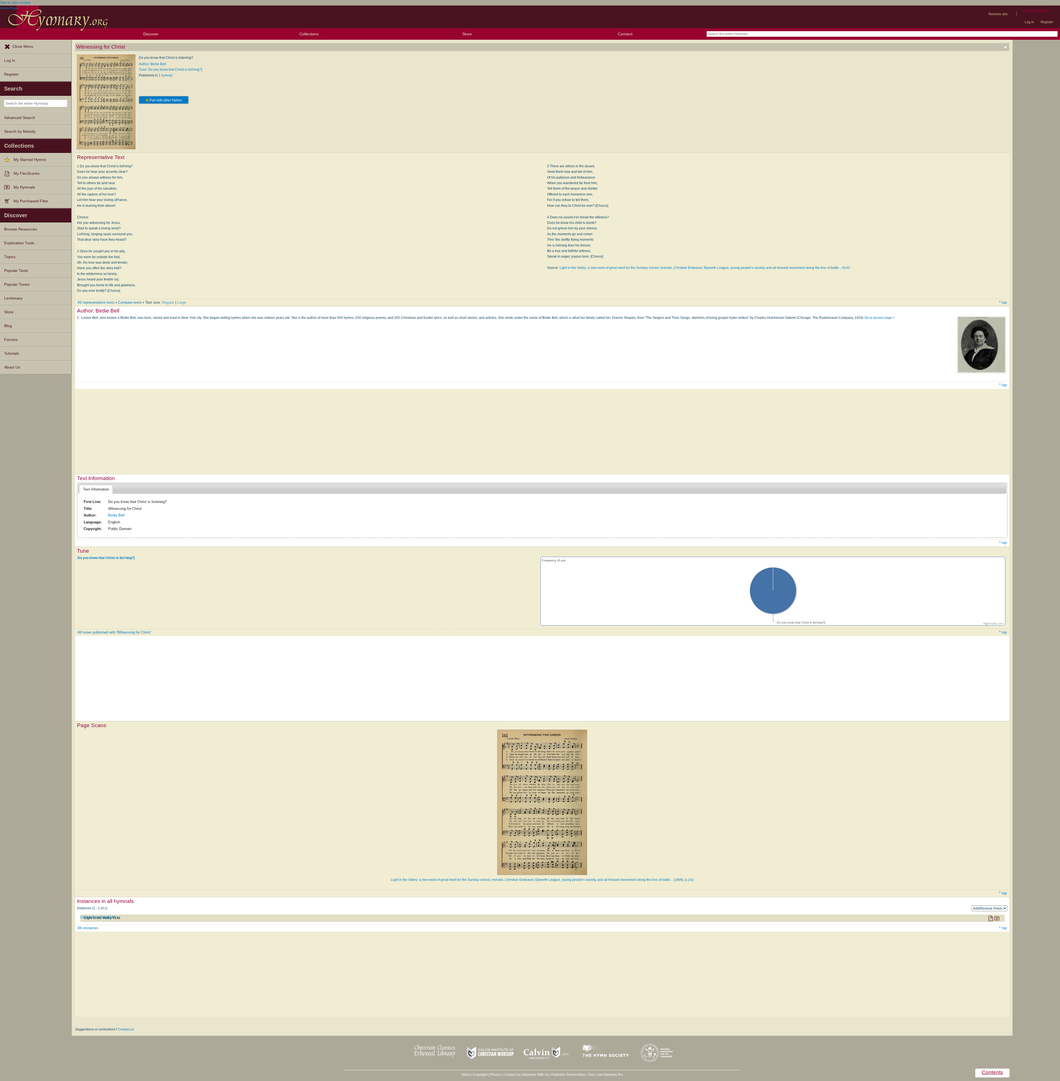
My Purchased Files (31, 201)
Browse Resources (20, 229)
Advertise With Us (535, 1075)
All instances (88, 928)
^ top (1003, 302)
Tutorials (11, 353)
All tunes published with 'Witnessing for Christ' (114, 632)
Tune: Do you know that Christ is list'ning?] (170, 69)
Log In (9, 61)
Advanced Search (19, 118)
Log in (1029, 22)
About (466, 1075)
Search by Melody (20, 131)
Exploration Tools (19, 243)
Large (181, 302)
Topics (9, 257)
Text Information (96, 489)
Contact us (126, 1029)
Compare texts (130, 302)
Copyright (480, 1075)
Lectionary (13, 298)
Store (467, 34)
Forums (11, 340)
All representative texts (96, 302)
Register (1047, 22)
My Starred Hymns (30, 160)
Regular (168, 302)
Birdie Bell (116, 515)
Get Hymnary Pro (610, 1075)
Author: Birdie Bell (152, 64)
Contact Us (512, 1075)
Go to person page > (879, 318)
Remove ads (998, 14)
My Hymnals (24, 187)
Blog (8, 326)
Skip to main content (15, 3)
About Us (12, 367)
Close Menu (22, 46)
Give (591, 1075)
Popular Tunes (17, 284)
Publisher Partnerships (568, 1075)
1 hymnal (165, 75)
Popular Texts (16, 271)
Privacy (495, 1075)
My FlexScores (26, 173)
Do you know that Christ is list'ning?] (106, 558)
